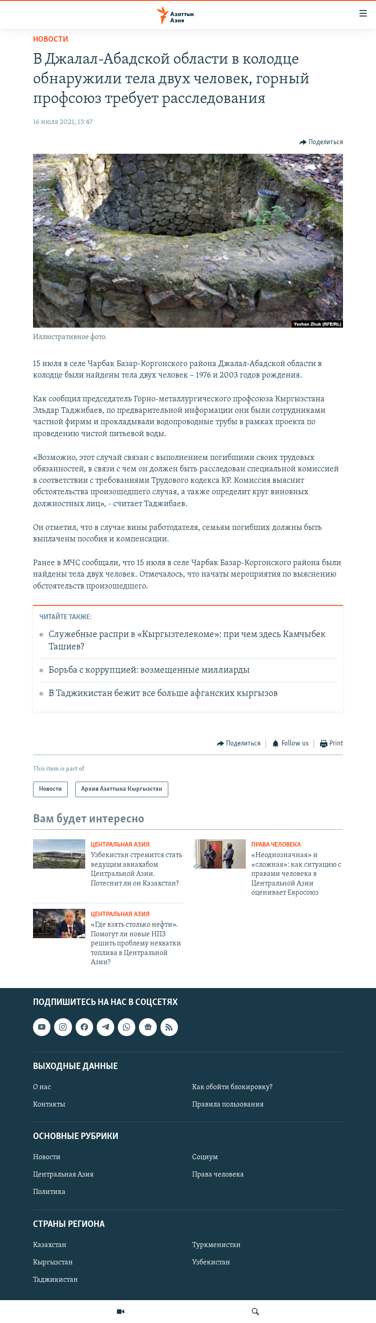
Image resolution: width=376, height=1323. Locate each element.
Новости (50, 40)
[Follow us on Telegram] (105, 1027)
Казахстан (49, 1245)
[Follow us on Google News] (147, 1027)
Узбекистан (211, 1262)
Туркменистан (216, 1245)
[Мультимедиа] (120, 1311)
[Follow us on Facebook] (84, 1027)
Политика (49, 1192)
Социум (205, 1157)
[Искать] (255, 1311)
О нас (42, 1087)
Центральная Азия (120, 845)
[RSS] (169, 1027)
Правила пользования (228, 1104)
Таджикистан (55, 1280)
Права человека (276, 845)
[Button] (321, 142)
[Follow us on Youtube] (41, 1027)
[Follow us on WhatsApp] (126, 1027)
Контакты (49, 1104)
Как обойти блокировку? (232, 1087)
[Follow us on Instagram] (63, 1027)
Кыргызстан (53, 1262)
